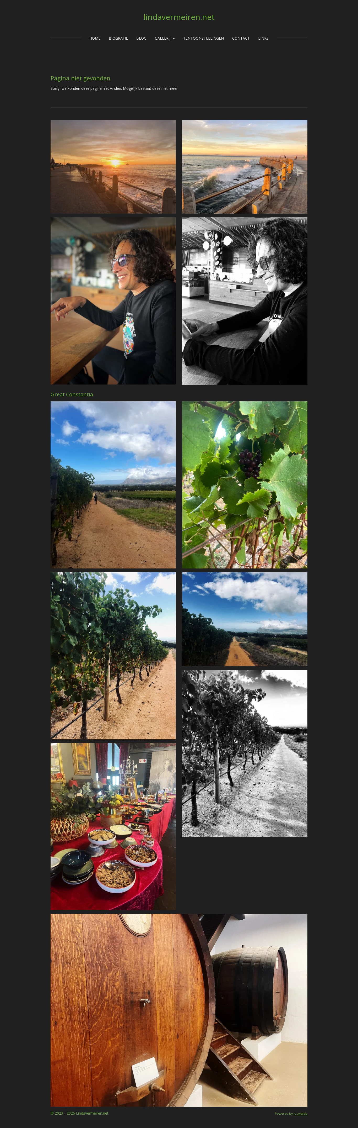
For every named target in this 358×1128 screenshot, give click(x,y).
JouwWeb (300, 1113)
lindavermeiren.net (179, 17)
